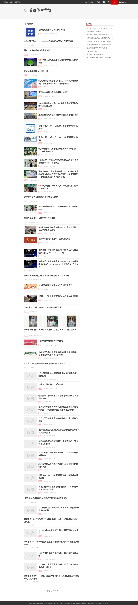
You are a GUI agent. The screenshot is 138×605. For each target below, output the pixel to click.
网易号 (40, 34)
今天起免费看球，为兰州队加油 (51, 30)
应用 (11, 2)
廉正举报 (101, 603)
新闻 (26, 75)
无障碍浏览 (17, 2)
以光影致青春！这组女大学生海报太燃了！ (56, 285)
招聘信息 (67, 603)
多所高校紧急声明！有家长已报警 (97, 48)
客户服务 (73, 603)
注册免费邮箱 (122, 2)
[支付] (104, 2)
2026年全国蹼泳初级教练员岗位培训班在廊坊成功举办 (46, 276)
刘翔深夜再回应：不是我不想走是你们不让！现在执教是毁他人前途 (100, 28)
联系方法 (62, 603)
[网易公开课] (92, 2)
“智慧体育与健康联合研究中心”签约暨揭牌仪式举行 (45, 498)
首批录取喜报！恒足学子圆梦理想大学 (54, 239)
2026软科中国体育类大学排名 (50, 341)
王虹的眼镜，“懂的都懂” (94, 31)
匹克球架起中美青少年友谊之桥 (37, 50)
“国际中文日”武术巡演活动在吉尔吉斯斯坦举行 (58, 296)
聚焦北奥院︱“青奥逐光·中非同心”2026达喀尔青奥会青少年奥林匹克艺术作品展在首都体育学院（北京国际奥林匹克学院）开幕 (58, 174)
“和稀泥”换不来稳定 (93, 51)
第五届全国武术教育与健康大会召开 (53, 92)
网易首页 (6, 2)
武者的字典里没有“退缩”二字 (36, 71)
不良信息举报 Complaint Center (90, 603)
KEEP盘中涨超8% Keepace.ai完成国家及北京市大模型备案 (48, 41)
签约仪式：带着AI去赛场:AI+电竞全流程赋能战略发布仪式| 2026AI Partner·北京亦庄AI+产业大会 (58, 264)
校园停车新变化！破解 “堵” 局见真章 (39, 218)
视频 (40, 66)
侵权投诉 (107, 603)
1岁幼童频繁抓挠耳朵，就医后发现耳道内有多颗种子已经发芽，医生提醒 (100, 38)
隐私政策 (78, 603)
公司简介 (56, 603)
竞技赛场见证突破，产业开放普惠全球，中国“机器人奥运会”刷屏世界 (100, 34)
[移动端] (86, 2)
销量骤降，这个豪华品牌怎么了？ (97, 54)
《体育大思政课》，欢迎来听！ (51, 384)
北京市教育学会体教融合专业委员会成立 (41, 197)
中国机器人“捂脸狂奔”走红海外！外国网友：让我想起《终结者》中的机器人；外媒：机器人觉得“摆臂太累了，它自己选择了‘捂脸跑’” (100, 41)
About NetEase (49, 603)
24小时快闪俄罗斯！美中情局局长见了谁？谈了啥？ (100, 44)
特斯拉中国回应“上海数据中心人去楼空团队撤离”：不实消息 (100, 58)
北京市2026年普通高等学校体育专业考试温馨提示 (44, 363)
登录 (114, 2)
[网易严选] (98, 2)
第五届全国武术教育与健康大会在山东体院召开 (58, 115)
